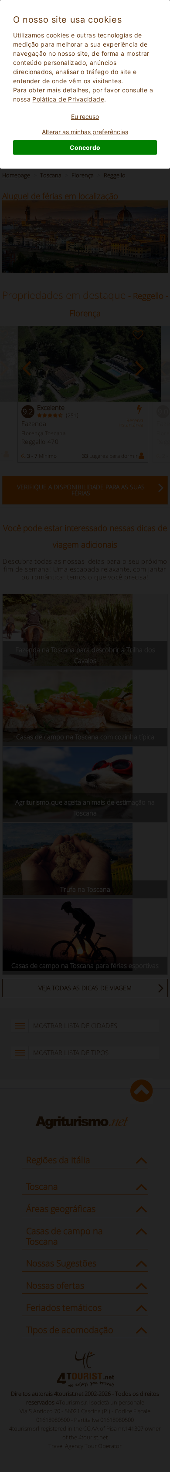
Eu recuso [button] (85, 116)
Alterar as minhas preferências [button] (85, 131)
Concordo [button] (85, 147)
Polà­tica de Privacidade (68, 99)
